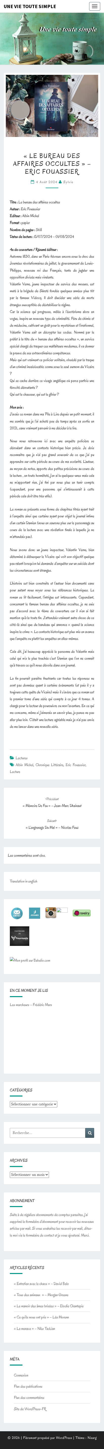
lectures (22, 758)
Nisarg (92, 1437)
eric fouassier (76, 764)
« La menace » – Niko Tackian (34, 1328)
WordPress (64, 1437)
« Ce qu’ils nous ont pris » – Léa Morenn (41, 1317)
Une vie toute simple (30, 6)
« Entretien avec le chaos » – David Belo (41, 1283)
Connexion (21, 1375)
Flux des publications (28, 1386)
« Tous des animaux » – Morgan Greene (41, 1294)
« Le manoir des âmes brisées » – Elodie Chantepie (49, 1306)
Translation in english (23, 881)
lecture (15, 771)
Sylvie (68, 182)
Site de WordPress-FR (30, 1408)
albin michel (24, 764)
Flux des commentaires (29, 1397)
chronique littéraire (49, 764)
